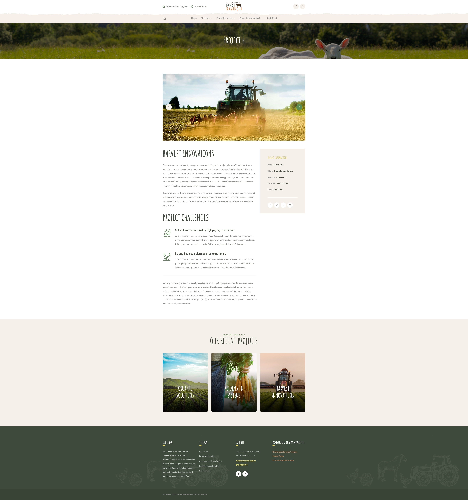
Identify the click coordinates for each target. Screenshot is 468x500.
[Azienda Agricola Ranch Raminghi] (234, 6)
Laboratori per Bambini (209, 466)
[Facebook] (270, 205)
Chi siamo (203, 451)
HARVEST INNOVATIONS (278, 375)
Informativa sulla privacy (283, 460)
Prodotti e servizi (206, 456)
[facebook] (238, 474)
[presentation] (169, 107)
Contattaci (204, 471)
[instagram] (245, 474)
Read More (179, 404)
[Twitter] (276, 205)
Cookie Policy (278, 456)
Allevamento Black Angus (210, 461)
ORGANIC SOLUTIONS (178, 375)
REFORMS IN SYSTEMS (228, 375)
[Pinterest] (283, 205)
